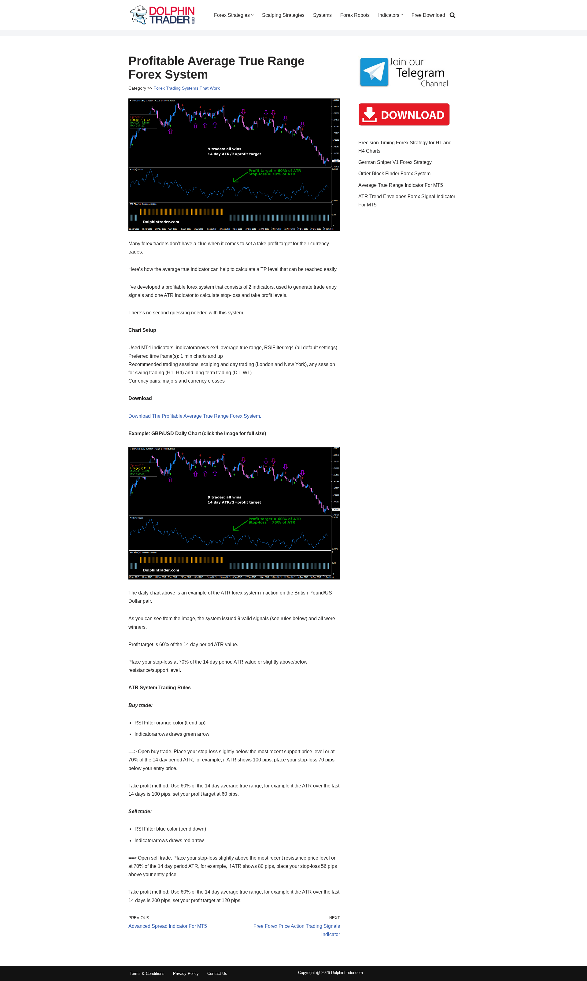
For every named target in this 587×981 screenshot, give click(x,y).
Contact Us (217, 973)
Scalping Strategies (283, 15)
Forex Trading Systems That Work (186, 88)
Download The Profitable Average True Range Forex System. (194, 416)
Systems (322, 15)
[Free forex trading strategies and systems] (162, 15)
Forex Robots (355, 15)
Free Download (428, 15)
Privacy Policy (186, 973)
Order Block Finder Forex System (394, 173)
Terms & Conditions (147, 973)
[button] (252, 15)
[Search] (452, 15)
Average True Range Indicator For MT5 (400, 185)
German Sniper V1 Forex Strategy (395, 162)
